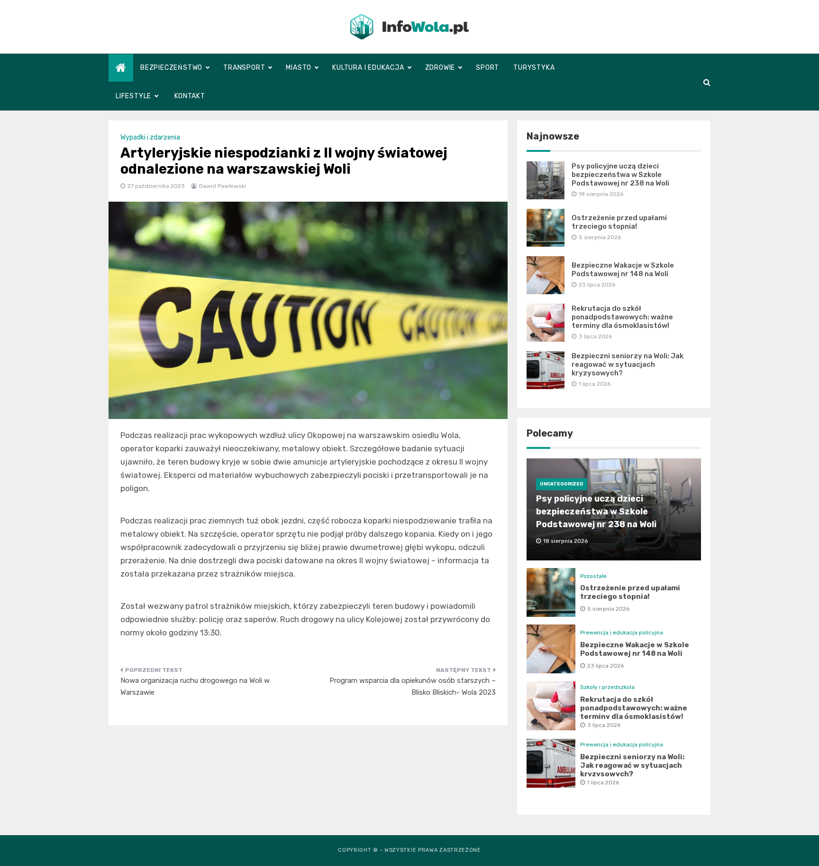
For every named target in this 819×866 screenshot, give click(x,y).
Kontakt (189, 96)
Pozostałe (593, 576)
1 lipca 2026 (603, 782)
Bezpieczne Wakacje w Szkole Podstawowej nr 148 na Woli (623, 269)
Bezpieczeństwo (171, 68)
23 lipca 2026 (605, 665)
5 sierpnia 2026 (608, 608)
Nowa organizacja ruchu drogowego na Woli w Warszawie (195, 686)
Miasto (298, 68)
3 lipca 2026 (603, 725)
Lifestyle (133, 96)
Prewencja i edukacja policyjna (621, 632)
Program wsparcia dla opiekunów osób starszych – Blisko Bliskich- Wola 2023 (412, 686)
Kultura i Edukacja (368, 68)
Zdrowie (440, 68)
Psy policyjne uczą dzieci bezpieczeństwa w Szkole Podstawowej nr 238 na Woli (620, 174)
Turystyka (534, 68)
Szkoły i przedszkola (607, 687)
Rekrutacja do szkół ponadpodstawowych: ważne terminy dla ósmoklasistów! (622, 317)
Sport (487, 68)
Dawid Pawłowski (222, 186)
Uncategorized (561, 484)
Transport (244, 68)
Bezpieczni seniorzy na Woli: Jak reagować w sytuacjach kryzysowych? (627, 364)
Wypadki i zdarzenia (150, 137)
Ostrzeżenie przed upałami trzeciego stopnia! (619, 222)
